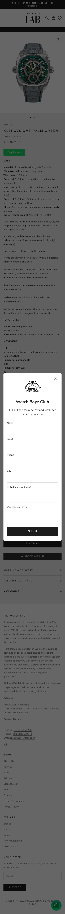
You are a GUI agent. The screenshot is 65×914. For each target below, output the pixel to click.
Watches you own (17, 507)
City (9, 471)
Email (10, 439)
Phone (10, 455)
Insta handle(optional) (19, 487)
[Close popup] (55, 378)
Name (10, 423)
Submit (32, 531)
